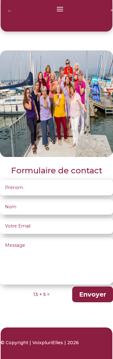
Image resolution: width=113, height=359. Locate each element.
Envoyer (92, 294)
